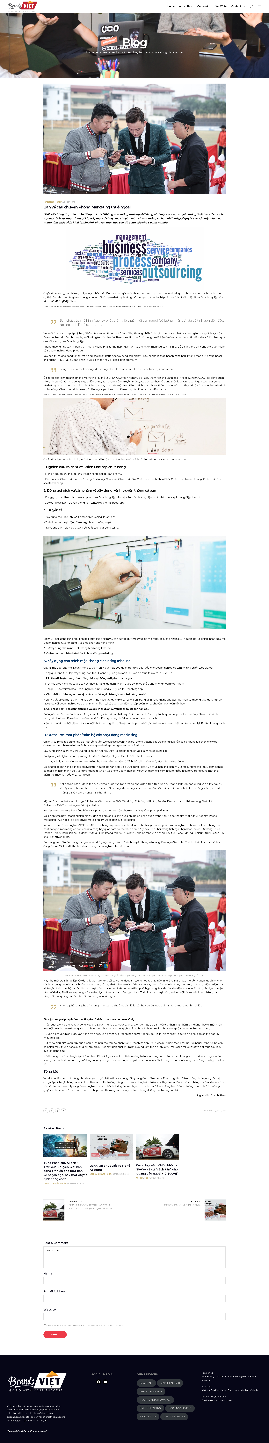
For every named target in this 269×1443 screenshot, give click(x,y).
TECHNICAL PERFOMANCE (155, 1399)
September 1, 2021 (52, 202)
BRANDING (146, 1383)
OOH (146, 1178)
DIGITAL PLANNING (151, 1391)
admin (209, 1111)
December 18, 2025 (75, 1183)
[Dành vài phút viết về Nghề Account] (111, 1147)
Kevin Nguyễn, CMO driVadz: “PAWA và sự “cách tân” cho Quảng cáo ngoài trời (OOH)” (157, 1169)
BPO (74, 202)
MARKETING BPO (170, 1383)
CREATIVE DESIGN (174, 1416)
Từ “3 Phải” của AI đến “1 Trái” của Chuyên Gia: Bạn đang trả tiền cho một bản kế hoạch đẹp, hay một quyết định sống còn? (65, 1171)
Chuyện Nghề (58, 1183)
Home (90, 52)
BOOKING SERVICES (180, 1408)
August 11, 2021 (157, 1178)
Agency (105, 52)
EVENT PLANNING (150, 1408)
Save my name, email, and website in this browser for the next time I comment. (84, 1325)
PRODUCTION (148, 1416)
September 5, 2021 (121, 1174)
